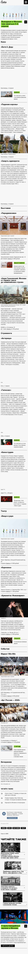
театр (23, 828)
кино (9, 828)
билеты (10, 258)
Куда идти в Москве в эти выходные (15, 802)
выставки (16, 828)
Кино (16, 92)
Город (17, 746)
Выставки (19, 263)
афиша (4, 828)
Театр (17, 638)
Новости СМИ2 (4, 833)
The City (4, 2)
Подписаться (12, 818)
